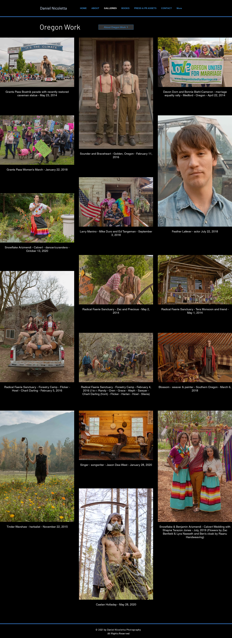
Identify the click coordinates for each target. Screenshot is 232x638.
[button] (116, 27)
